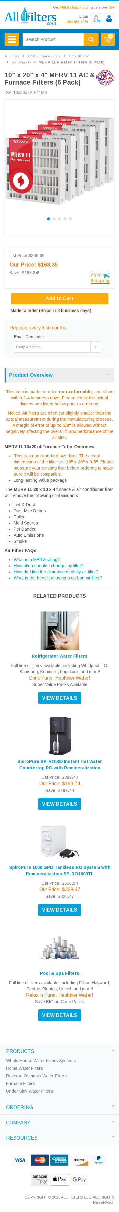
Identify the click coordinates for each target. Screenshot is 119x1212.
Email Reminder (29, 336)
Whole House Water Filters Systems (41, 1060)
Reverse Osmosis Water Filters (36, 1075)
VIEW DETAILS (59, 698)
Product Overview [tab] (30, 375)
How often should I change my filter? (49, 565)
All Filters (12, 56)
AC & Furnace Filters (43, 56)
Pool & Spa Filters (59, 973)
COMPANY (18, 1122)
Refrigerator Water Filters (60, 656)
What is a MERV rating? (37, 559)
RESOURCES (22, 1137)
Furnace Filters (20, 1083)
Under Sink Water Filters (29, 1091)
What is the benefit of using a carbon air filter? (58, 577)
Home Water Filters (24, 1068)
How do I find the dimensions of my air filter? (56, 571)
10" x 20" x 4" (79, 56)
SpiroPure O (21, 62)
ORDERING (19, 1107)
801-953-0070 (77, 22)
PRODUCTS (20, 1050)
